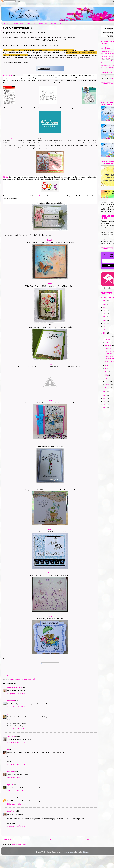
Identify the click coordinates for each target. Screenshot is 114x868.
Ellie (50, 283)
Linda (50, 364)
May (106, 375)
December (108, 336)
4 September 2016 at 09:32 (16, 693)
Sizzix (5, 177)
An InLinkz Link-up (10, 675)
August (107, 365)
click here (16, 82)
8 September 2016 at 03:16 (16, 729)
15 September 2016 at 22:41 (16, 777)
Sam (49, 487)
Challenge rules (17, 23)
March (107, 381)
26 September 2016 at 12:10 (16, 804)
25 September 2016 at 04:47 (16, 791)
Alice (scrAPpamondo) (15, 687)
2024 (105, 307)
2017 (105, 330)
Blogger (85, 852)
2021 (105, 317)
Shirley (49, 529)
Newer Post (8, 839)
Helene (41, 195)
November (108, 339)
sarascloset (11, 798)
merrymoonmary (69, 852)
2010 (105, 408)
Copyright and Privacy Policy (37, 23)
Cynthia (10, 784)
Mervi (50, 444)
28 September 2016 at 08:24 (16, 826)
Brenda (49, 240)
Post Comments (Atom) (19, 844)
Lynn (50, 400)
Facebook (47, 82)
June (106, 372)
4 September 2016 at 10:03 (16, 707)
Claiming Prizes (57, 23)
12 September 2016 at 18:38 (16, 742)
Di (8, 749)
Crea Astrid (11, 811)
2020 (105, 320)
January (108, 388)
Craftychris (11, 771)
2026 (105, 301)
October (108, 342)
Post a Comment (10, 831)
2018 (105, 326)
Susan (50, 573)
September (108, 345)
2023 (105, 310)
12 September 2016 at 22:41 (16, 764)
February (108, 384)
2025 (105, 304)
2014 (105, 395)
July (106, 368)
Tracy (50, 616)
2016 (105, 333)
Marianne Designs (8, 138)
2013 (105, 398)
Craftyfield (11, 700)
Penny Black (7, 75)
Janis (9, 714)
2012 (105, 401)
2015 (105, 392)
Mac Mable (11, 736)
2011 (105, 405)
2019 (105, 323)
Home (5, 23)
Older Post (92, 839)
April (107, 378)
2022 (105, 314)
